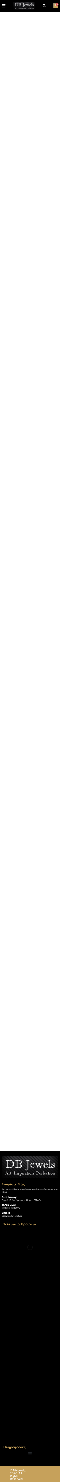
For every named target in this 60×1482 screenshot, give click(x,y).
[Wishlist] (16, 1038)
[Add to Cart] (9, 1038)
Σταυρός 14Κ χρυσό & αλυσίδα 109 (27, 1432)
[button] (30, 1453)
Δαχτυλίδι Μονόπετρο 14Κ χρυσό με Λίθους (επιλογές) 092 (28, 1288)
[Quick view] (24, 1038)
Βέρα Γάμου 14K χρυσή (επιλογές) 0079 (27, 1361)
